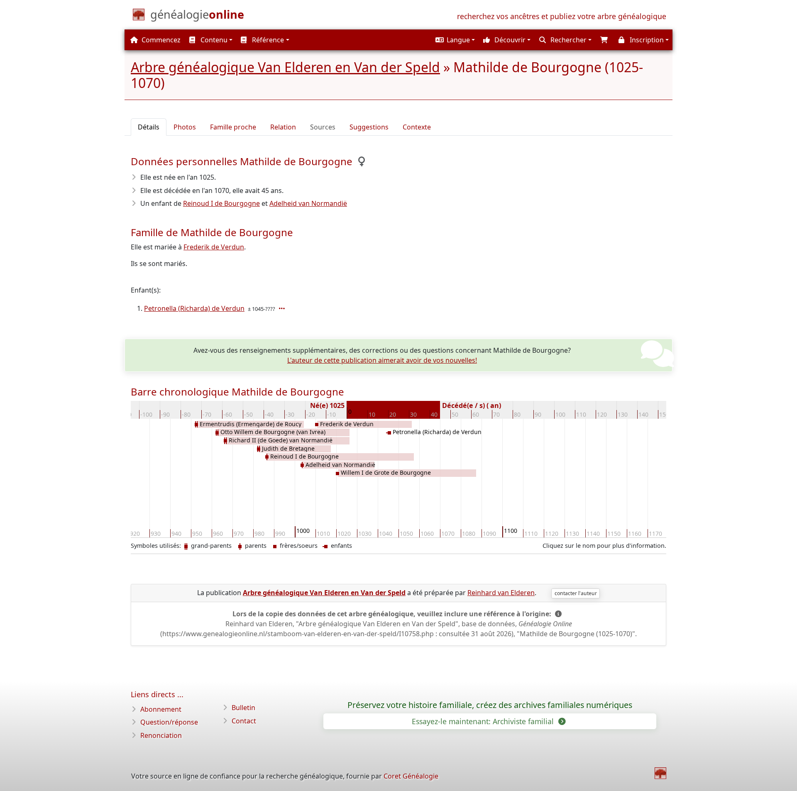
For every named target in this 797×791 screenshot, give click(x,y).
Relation (283, 127)
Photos (185, 127)
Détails (148, 127)
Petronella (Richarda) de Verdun (194, 308)
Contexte (417, 127)
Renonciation (161, 735)
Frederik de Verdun (213, 246)
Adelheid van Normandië (308, 203)
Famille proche (233, 127)
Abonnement (160, 709)
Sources (322, 127)
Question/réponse (169, 722)
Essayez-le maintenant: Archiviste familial (484, 721)
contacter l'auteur (576, 593)
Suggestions (369, 127)
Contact (244, 720)
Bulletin (243, 707)
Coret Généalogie (411, 776)
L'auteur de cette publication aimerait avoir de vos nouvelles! (382, 360)
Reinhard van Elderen (501, 592)
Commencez (160, 39)
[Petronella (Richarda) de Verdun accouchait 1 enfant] (282, 308)
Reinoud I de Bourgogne (221, 203)
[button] (454, 40)
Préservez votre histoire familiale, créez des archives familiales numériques (489, 705)
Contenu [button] (213, 39)
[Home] (660, 773)
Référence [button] (267, 39)
